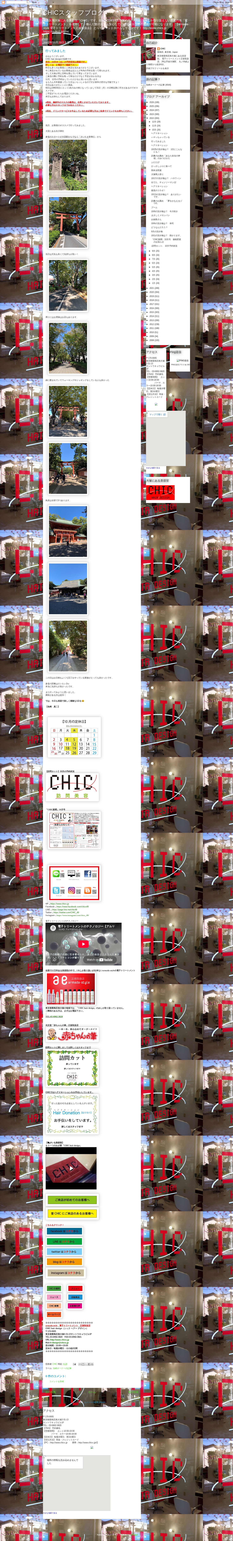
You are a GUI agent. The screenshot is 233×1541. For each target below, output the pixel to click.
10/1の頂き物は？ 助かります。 (166, 235)
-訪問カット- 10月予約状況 (164, 246)
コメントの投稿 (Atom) (94, 1402)
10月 (154, 130)
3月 (154, 275)
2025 (152, 106)
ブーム (154, 207)
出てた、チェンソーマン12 (163, 182)
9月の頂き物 (157, 231)
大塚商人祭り (157, 174)
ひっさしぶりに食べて (161, 166)
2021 (152, 288)
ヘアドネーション (159, 133)
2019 (152, 296)
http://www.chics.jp (59, 1340)
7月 (154, 259)
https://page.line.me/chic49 (64, 909)
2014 (152, 316)
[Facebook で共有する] (89, 1364)
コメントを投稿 (56, 1381)
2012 (152, 324)
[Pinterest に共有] (92, 1364)
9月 (154, 251)
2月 (154, 279)
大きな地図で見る (50, 1513)
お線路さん (156, 219)
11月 (154, 125)
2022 (152, 118)
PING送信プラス (177, 365)
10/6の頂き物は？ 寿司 (162, 223)
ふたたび (155, 162)
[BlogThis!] (83, 1364)
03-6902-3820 (56, 1016)
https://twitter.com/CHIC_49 (66, 912)
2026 (152, 102)
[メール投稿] (74, 1364)
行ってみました (158, 141)
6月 (154, 263)
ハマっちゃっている (160, 137)
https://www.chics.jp (59, 904)
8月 (154, 255)
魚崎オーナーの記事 (62, 1368)
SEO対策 (190, 365)
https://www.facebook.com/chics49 (73, 906)
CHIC (162, 49)
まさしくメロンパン (160, 215)
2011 (152, 328)
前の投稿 (133, 1392)
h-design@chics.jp (59, 1342)
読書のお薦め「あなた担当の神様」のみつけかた (165, 157)
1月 (154, 283)
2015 (152, 312)
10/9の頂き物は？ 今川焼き (164, 211)
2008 (152, 340)
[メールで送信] (80, 1364)
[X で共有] (86, 1364)
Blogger (134, 1535)
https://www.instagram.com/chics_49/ (73, 915)
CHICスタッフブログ (73, 12)
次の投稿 (50, 1392)
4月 (154, 271)
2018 (152, 300)
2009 (152, 336)
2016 (152, 308)
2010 (152, 332)
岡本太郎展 (156, 170)
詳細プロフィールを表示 (157, 68)
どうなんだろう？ (159, 227)
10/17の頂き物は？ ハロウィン (166, 178)
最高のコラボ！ (158, 190)
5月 (154, 267)
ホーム (92, 1392)
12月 (154, 122)
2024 (152, 110)
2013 (152, 320)
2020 (152, 292)
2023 (152, 114)
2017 (152, 304)
